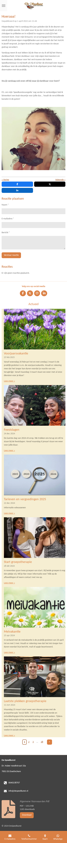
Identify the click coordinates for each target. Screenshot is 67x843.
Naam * (5, 205)
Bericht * (6, 232)
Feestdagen (11, 429)
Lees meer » (9, 381)
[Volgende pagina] (49, 742)
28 (42, 742)
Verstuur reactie (11, 255)
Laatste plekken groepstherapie (25, 701)
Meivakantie (12, 631)
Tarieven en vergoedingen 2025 (25, 499)
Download (26, 815)
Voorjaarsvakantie (16, 353)
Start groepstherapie (18, 562)
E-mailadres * (8, 219)
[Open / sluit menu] (3, 5)
